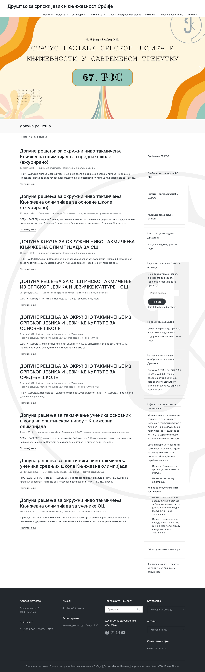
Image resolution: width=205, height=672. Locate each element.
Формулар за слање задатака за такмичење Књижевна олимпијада (163, 568)
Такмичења (69, 168)
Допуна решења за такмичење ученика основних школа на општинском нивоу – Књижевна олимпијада (75, 420)
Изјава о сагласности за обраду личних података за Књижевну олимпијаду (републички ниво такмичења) (166, 526)
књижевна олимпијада (113, 432)
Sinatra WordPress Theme (165, 666)
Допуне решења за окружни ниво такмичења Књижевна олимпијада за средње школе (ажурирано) (71, 156)
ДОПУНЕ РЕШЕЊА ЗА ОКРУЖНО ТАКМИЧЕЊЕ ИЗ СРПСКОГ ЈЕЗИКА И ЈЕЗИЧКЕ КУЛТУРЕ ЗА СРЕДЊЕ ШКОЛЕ (75, 371)
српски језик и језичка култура (82, 337)
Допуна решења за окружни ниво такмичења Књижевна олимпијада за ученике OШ (71, 503)
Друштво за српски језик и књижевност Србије (60, 6)
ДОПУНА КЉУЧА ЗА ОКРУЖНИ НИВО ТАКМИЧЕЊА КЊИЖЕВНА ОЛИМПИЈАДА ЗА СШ (77, 244)
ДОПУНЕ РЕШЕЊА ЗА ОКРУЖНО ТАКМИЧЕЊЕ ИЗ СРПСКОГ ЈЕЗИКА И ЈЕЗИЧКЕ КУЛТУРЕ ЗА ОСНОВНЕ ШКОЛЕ (75, 322)
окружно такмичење (107, 213)
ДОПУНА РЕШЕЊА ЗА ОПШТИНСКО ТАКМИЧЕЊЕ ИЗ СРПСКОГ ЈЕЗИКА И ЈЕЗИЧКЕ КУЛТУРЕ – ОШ (75, 284)
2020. (80, 432)
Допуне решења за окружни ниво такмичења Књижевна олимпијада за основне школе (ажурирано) (71, 202)
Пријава (156, 301)
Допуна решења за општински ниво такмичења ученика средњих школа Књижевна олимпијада (73, 463)
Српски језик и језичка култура (58, 292)
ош (120, 213)
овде (150, 340)
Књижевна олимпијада (50, 168)
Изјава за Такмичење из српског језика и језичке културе (165, 469)
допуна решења (86, 168)
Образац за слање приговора (164, 549)
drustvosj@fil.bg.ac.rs (73, 608)
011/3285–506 (27, 629)
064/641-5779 (45, 629)
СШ (97, 386)
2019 (81, 511)
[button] (4, 68)
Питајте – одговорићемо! (162, 193)
